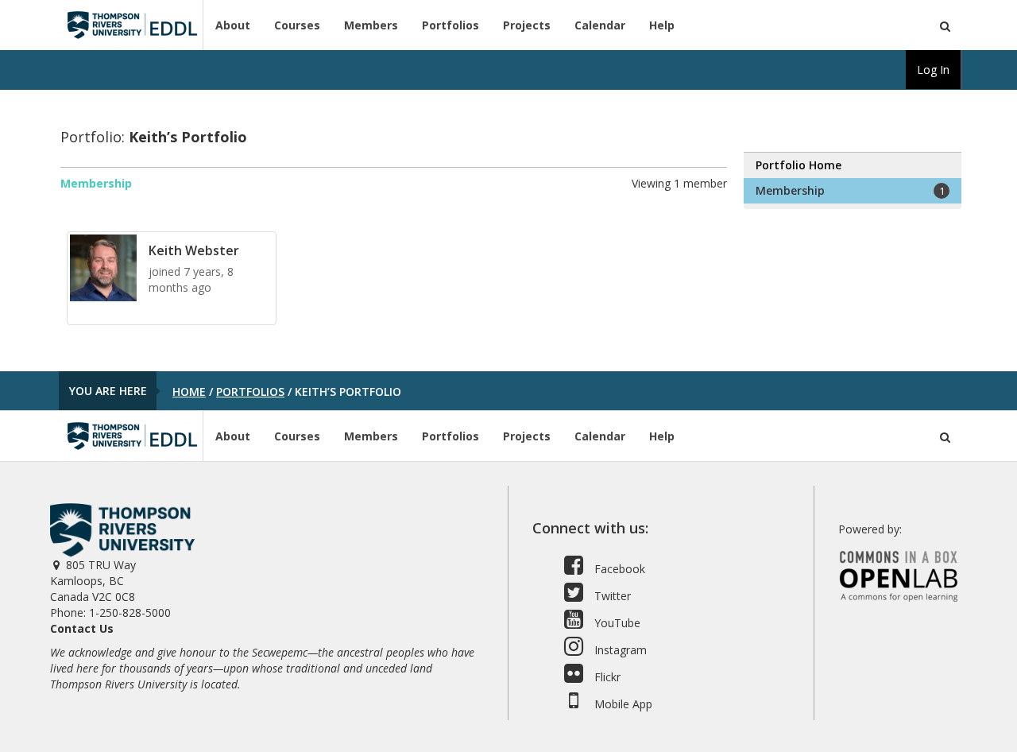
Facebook (618, 568)
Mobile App (621, 703)
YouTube (615, 622)
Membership (96, 183)
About (232, 25)
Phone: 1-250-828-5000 (110, 612)
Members (371, 25)
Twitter (611, 595)
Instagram (619, 649)
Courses (297, 25)
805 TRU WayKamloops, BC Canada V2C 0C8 (93, 580)
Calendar (599, 25)
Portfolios (450, 25)
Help (662, 25)
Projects (527, 25)
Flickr (606, 676)
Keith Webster (194, 250)
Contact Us (82, 628)
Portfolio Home (798, 164)
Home (189, 391)
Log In (933, 69)
